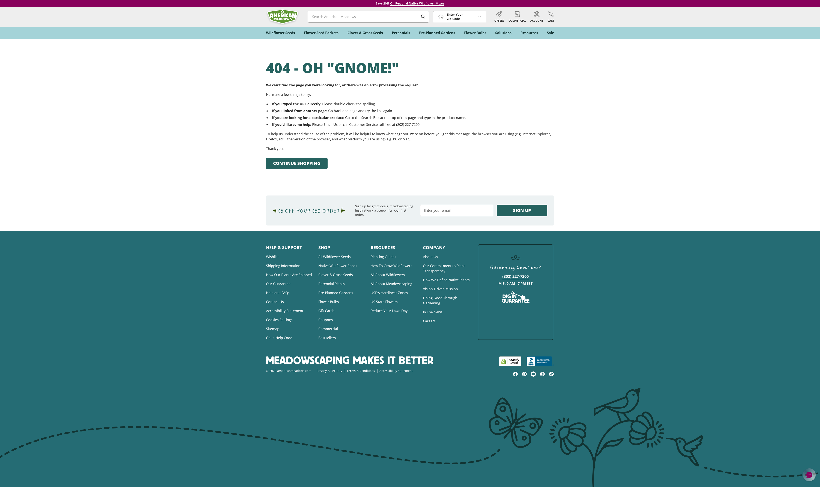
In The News (432, 312)
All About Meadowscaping (391, 283)
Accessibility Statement (284, 310)
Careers (429, 321)
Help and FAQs (278, 292)
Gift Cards (326, 310)
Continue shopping (296, 163)
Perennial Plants (331, 283)
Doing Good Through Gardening (440, 300)
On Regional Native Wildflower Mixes (417, 3)
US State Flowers (384, 301)
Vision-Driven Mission (440, 289)
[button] (551, 17)
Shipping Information (283, 265)
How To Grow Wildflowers (391, 265)
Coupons (325, 319)
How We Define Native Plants (446, 280)
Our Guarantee (278, 283)
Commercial (328, 328)
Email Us (330, 124)
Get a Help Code (279, 337)
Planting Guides (383, 256)
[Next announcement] (551, 3)
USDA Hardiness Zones (389, 292)
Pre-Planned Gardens (335, 292)
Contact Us (275, 301)
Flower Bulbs (328, 301)
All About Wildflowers (388, 274)
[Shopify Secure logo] (510, 361)
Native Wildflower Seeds (337, 265)
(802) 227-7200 (515, 276)
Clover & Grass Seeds (335, 274)
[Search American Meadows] (423, 17)
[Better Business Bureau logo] (540, 361)
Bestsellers (327, 337)
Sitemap (272, 328)
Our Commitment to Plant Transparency (444, 268)
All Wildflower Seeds (334, 256)
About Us (430, 256)
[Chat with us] (809, 474)
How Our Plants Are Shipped (289, 274)
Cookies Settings (279, 319)
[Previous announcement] (268, 3)
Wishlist (272, 256)
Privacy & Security (329, 371)
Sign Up (522, 210)
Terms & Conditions (361, 371)
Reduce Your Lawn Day (389, 310)
